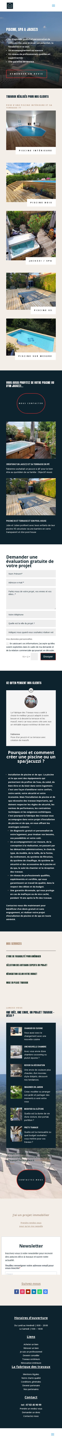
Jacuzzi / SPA (40, 261)
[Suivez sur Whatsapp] (39, 1291)
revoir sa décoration (34, 1065)
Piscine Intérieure (35, 150)
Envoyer (48, 656)
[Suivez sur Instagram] (22, 1291)
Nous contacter (31, 403)
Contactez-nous (31, 1180)
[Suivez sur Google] (45, 1291)
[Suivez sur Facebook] (16, 1291)
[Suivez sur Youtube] (28, 1291)
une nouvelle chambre (35, 1047)
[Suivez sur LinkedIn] (34, 1291)
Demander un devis (26, 74)
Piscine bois (41, 202)
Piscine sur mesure (35, 356)
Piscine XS (43, 310)
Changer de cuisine (33, 1028)
